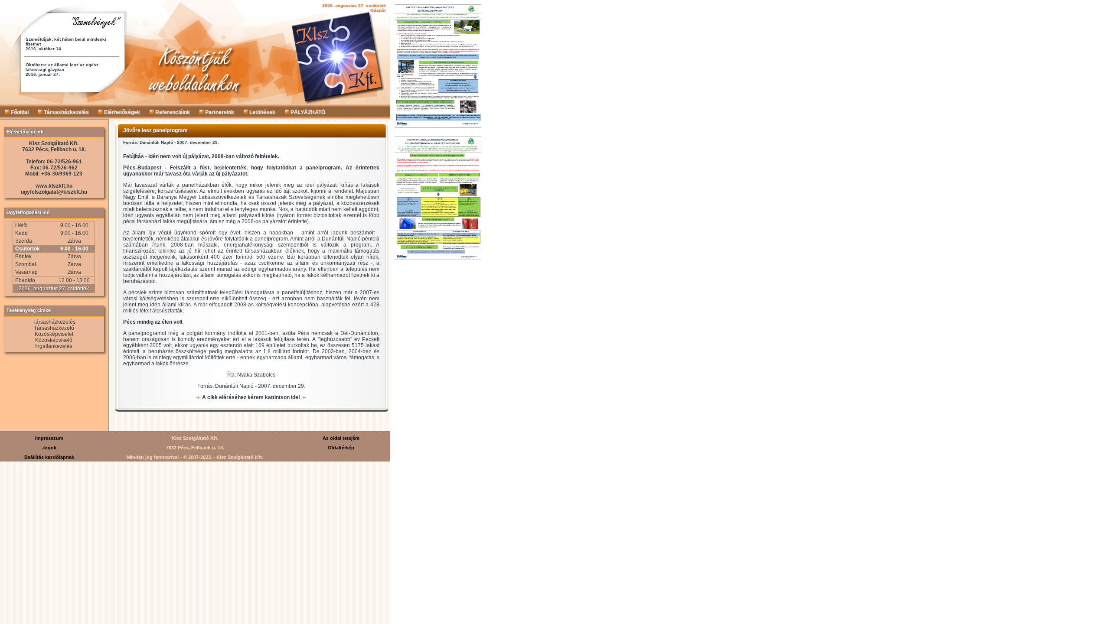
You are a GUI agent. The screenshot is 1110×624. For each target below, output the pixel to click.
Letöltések (261, 112)
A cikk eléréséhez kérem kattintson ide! (251, 397)
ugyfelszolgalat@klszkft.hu (54, 192)
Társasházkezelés (65, 112)
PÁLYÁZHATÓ (307, 112)
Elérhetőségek (121, 112)
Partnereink (219, 112)
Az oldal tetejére (341, 438)
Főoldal (19, 112)
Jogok (49, 447)
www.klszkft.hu (54, 186)
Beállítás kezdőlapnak (49, 457)
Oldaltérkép (341, 447)
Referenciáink (172, 112)
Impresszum (49, 438)
